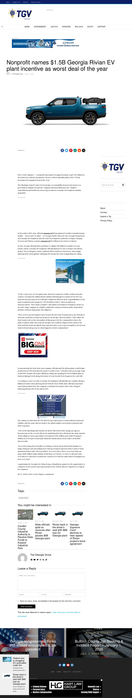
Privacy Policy (106, 220)
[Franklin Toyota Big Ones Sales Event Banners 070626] (32, 345)
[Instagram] (72, 665)
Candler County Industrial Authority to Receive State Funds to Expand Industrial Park (25, 537)
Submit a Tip (105, 216)
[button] (2, 26)
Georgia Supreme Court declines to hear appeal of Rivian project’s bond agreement (77, 534)
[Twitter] (64, 665)
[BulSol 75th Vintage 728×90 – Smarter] (47, 43)
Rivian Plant (23, 498)
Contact (103, 212)
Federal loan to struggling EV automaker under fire (19, 662)
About (102, 208)
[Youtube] (68, 665)
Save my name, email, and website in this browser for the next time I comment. (50, 601)
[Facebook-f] (59, 665)
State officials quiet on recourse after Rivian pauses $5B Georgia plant (42, 531)
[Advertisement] (81, 15)
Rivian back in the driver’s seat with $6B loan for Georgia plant (60, 530)
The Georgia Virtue (17, 74)
